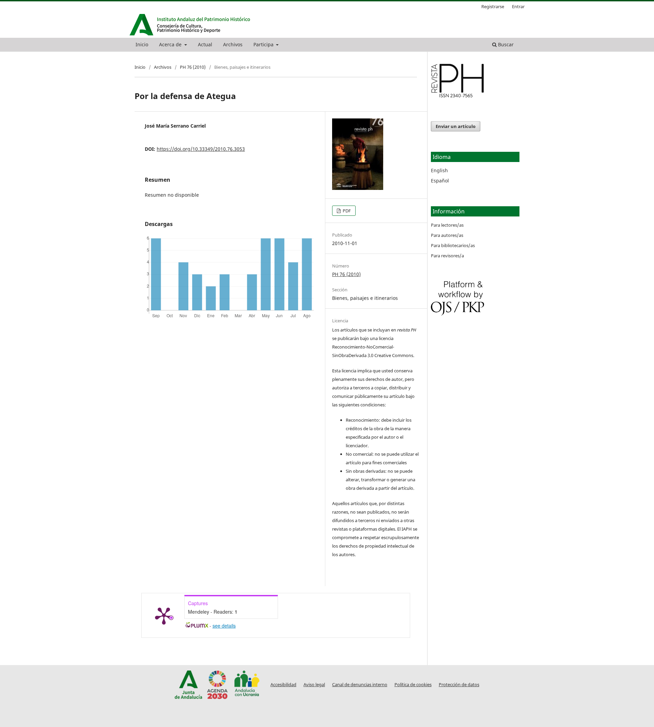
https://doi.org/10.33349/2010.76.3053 (201, 149)
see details (224, 625)
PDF (346, 211)
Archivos (233, 44)
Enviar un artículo (456, 126)
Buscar (505, 44)
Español (440, 180)
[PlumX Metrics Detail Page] (163, 615)
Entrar (518, 6)
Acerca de (171, 44)
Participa (264, 44)
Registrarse (492, 6)
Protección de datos (459, 685)
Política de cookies (413, 685)
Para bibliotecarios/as (453, 245)
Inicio (142, 44)
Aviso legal (314, 685)
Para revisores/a (447, 256)
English (439, 170)
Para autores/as (447, 235)
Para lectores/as (447, 225)
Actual (205, 44)
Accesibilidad (283, 685)
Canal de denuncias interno (359, 685)
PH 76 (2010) (193, 67)
